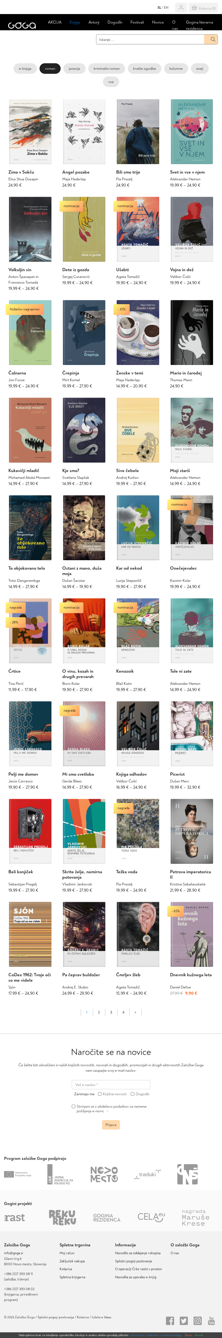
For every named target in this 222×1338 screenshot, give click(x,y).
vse (111, 81)
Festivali (137, 22)
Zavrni (188, 1335)
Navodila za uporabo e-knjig (135, 1277)
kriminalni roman (107, 68)
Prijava (111, 1125)
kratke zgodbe (144, 68)
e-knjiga (25, 68)
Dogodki (114, 22)
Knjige (75, 22)
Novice (158, 22)
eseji (199, 68)
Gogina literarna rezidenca (199, 25)
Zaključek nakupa (72, 1261)
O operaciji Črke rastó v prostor (138, 1269)
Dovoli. (199, 1335)
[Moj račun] (181, 8)
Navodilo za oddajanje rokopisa (138, 1253)
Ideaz (107, 1317)
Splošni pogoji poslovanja (133, 1261)
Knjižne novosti (115, 1094)
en (166, 8)
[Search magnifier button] (211, 39)
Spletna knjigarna (72, 1277)
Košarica (66, 1269)
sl (159, 8)
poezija (74, 68)
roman (50, 68)
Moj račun (67, 1253)
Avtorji (94, 22)
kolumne (176, 68)
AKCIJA (54, 22)
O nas (175, 25)
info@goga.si (13, 1253)
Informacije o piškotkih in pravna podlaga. (156, 1335)
